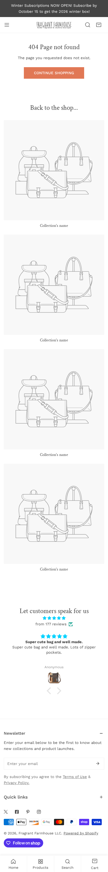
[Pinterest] (27, 812)
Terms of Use (75, 776)
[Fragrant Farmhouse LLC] (54, 25)
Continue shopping (54, 73)
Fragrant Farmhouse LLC (40, 833)
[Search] (87, 24)
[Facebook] (16, 812)
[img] (54, 618)
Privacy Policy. (16, 783)
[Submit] (98, 763)
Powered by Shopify (81, 833)
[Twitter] (5, 812)
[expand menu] (7, 25)
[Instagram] (38, 812)
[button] (98, 24)
